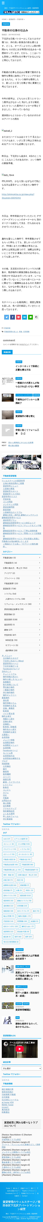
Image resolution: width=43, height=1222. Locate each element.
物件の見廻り (24, 916)
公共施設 (7, 766)
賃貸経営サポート (10, 491)
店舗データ (24, 1188)
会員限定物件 (8, 742)
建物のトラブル (24, 901)
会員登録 (5, 737)
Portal (8, 1188)
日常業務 (26, 332)
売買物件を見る (9, 705)
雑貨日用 (7, 779)
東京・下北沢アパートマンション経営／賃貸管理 (21, 1214)
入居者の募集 (8, 488)
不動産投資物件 (31, 870)
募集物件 (5, 698)
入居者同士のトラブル (12, 512)
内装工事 (8, 880)
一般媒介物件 (8, 690)
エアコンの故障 (21, 839)
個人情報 (7, 803)
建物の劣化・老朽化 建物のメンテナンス (20, 515)
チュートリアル (9, 674)
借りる (15, 1188)
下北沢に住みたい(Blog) (13, 661)
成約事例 (8, 906)
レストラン (8, 784)
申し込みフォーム (10, 816)
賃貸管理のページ (10, 663)
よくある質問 (8, 813)
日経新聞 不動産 (9, 1094)
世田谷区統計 (7, 1092)
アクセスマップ (9, 808)
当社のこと (6, 671)
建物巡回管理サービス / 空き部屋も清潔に (21, 538)
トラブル (25, 849)
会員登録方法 (8, 755)
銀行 (5, 769)
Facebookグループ (11, 669)
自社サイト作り (10, 926)
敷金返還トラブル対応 (11, 1162)
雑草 (28, 937)
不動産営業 (27, 865)
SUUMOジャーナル (10, 1100)
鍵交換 (7, 937)
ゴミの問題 (8, 502)
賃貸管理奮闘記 (23, 1009)
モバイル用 (8, 753)
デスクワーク (9, 849)
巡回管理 (8, 901)
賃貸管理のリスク (9, 496)
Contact (24, 1196)
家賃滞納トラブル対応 (11, 1157)
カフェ (6, 792)
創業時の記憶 (9, 885)
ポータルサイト (25, 854)
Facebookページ (10, 750)
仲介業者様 (8, 819)
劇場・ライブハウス (11, 782)
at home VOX (8, 1102)
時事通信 (5, 1112)
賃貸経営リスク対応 (11, 494)
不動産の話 (24, 859)
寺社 (5, 795)
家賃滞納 (7, 509)
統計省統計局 (7, 1089)
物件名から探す (9, 729)
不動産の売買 (9, 859)
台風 (19, 890)
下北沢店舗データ (10, 666)
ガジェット (8, 844)
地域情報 (5, 763)
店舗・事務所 (8, 708)
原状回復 (7, 890)
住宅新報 (5, 1097)
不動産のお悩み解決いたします (15, 541)
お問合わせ (6, 800)
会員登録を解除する (11, 758)
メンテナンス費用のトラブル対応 (16, 1152)
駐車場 (6, 711)
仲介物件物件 (8, 692)
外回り (29, 890)
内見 (20, 880)
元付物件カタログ (10, 658)
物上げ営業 (8, 916)
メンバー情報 (8, 740)
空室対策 (7, 328)
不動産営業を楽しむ (11, 332)
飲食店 (6, 787)
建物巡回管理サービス (11, 517)
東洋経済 (5, 1109)
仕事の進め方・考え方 (27, 875)
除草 (18, 937)
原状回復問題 (8, 507)
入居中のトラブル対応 (11, 1167)
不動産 (6, 798)
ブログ (5, 761)
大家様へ (5, 734)
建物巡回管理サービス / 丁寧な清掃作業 (20, 531)
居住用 (6, 700)
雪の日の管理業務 (11, 942)
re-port (5, 1107)
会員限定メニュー (10, 745)
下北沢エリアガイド (28, 1191)
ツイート (5, 829)
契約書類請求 (8, 811)
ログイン (24, 344)
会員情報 (7, 748)
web (6, 839)
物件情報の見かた (10, 676)
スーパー (7, 777)
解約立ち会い (28, 926)
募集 (20, 332)
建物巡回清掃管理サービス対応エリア (19, 523)
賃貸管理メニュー (10, 486)
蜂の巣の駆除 (13, 445)
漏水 (36, 911)
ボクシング (9, 854)
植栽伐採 (8, 911)
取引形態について (10, 684)
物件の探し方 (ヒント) (12, 679)
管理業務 (22, 921)
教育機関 (7, 774)
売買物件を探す (9, 732)
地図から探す (8, 719)
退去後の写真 (23, 931)
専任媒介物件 (8, 687)
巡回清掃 (25, 895)
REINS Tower (7, 1105)
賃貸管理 (8, 931)
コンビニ (7, 790)
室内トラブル (9, 895)
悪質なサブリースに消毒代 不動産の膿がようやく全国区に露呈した (28, 975)
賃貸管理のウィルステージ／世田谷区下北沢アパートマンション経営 (21, 1205)
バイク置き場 (8, 713)
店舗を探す (8, 721)
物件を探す (6, 716)
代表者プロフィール (27, 1193)
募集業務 (24, 885)
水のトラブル (23, 911)
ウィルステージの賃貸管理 (13, 480)
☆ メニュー (7, 655)
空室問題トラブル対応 (11, 1139)
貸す (32, 1188)
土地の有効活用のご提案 (13, 483)
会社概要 (7, 806)
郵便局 (6, 771)
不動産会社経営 (10, 865)
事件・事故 (8, 875)
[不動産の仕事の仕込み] (24, 317)
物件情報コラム (9, 703)
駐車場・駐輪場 (9, 727)
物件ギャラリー (9, 695)
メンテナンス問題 (10, 504)
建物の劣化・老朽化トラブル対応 (16, 1172)
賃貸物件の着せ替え (25, 416)
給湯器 (34, 921)
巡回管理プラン (9, 520)
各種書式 (7, 682)
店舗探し (7, 724)
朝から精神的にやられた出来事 (20, 442)
